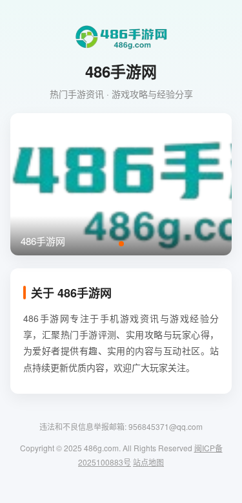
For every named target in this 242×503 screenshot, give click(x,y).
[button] (121, 243)
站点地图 (148, 461)
